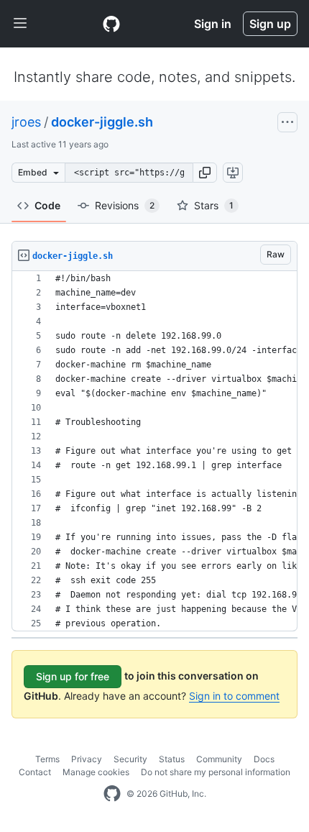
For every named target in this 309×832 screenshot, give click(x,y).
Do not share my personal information (215, 772)
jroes (26, 121)
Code (47, 205)
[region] (154, 451)
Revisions (124, 205)
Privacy (86, 759)
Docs (264, 759)
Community (219, 759)
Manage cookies (96, 772)
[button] (205, 173)
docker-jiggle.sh (102, 121)
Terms (47, 759)
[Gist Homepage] (111, 23)
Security (130, 759)
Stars (214, 205)
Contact (35, 772)
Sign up (270, 24)
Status (172, 759)
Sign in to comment (234, 696)
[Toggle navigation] (20, 23)
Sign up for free (72, 676)
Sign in (212, 24)
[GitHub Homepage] (112, 794)
